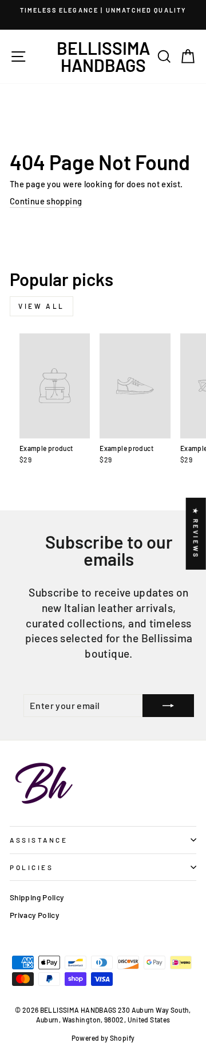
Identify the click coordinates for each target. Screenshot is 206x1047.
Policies (31, 867)
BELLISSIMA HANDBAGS (103, 56)
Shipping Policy (37, 897)
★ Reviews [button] (196, 533)
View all (41, 306)
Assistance (39, 840)
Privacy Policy (34, 915)
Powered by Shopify (103, 1038)
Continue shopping (46, 201)
